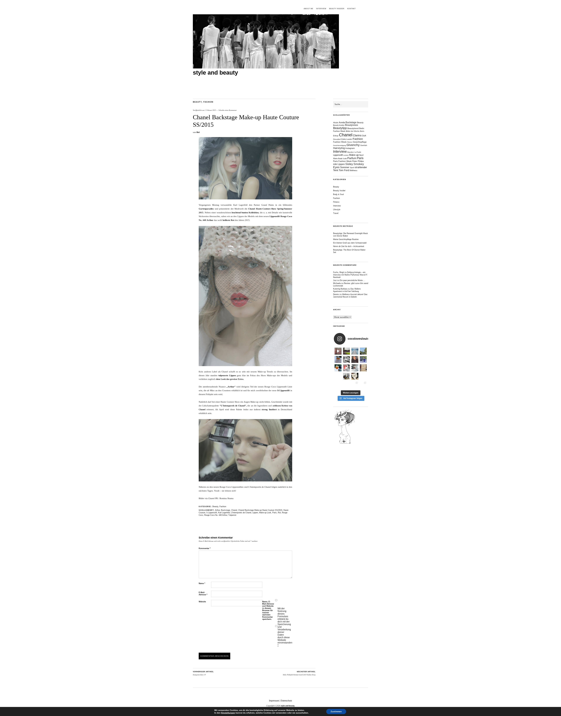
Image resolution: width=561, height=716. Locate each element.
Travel (335, 213)
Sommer (344, 167)
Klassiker (350, 152)
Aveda (342, 122)
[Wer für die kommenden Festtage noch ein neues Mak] (346, 384)
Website (202, 602)
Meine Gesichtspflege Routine (346, 239)
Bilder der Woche (353, 131)
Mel (198, 132)
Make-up (354, 155)
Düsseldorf (337, 139)
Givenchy (353, 145)
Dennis (336, 294)
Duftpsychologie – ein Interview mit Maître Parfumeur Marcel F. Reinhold (350, 274)
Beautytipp (340, 128)
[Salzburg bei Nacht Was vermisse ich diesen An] (363, 384)
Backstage (225, 510)
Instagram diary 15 (203, 673)
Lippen (255, 512)
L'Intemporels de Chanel (241, 512)
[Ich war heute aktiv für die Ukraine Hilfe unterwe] (363, 367)
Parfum (351, 158)
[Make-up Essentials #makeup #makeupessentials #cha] (346, 359)
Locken (346, 155)
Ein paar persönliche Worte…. (352, 280)
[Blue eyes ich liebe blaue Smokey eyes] (363, 376)
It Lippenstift (211, 512)
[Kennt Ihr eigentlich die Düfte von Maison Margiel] (338, 359)
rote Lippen (339, 164)
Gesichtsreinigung (339, 145)
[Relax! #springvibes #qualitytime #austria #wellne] (354, 351)
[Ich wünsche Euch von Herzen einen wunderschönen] (338, 384)
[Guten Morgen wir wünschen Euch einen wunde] (338, 376)
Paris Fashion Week (342, 161)
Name (202, 583)
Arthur (217, 510)
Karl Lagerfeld (224, 512)
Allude (335, 123)
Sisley (349, 164)
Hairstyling (339, 148)
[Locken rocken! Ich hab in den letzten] (354, 359)
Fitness (349, 142)
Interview (321, 8)
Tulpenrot (232, 515)
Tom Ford (344, 170)
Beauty (197, 102)
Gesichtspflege (360, 142)
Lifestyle (336, 209)
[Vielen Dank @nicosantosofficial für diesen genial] (338, 351)
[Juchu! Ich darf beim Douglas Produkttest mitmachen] (363, 359)
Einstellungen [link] (228, 713)
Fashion (208, 102)
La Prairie (357, 152)
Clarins (357, 135)
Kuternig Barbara (340, 289)
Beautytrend (353, 128)
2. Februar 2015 (210, 110)
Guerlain (363, 145)
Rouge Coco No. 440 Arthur (215, 515)
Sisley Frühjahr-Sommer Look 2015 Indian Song (299, 673)
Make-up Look (265, 512)
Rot (279, 512)
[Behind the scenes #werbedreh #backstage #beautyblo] (354, 367)
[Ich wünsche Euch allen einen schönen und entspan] (346, 351)
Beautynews (351, 125)
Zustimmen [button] (336, 711)
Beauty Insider (336, 8)
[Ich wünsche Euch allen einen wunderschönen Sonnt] (338, 367)
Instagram (350, 148)
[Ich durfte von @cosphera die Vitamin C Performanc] (354, 384)
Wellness (353, 170)
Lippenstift (338, 155)
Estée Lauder (346, 139)
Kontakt (351, 8)
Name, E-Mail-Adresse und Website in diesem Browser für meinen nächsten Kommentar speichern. (268, 610)
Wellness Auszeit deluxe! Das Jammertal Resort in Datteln (350, 295)
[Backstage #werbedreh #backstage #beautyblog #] (346, 367)
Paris (274, 512)
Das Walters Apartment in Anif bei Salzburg (347, 290)
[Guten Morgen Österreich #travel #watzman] (363, 351)
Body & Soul (338, 194)
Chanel (234, 510)
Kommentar (205, 548)
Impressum (274, 700)
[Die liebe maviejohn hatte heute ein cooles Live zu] (346, 376)
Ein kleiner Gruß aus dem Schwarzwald (349, 243)
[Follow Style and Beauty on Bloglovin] (344, 443)
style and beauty (215, 72)
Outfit (345, 158)
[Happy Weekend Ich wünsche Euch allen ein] (354, 376)
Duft (364, 136)
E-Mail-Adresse (203, 593)
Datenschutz (286, 700)
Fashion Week (339, 142)
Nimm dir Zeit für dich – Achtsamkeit (348, 246)
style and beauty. (288, 706)
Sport (352, 168)
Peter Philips (358, 161)
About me (308, 8)
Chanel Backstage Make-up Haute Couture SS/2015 (260, 510)
